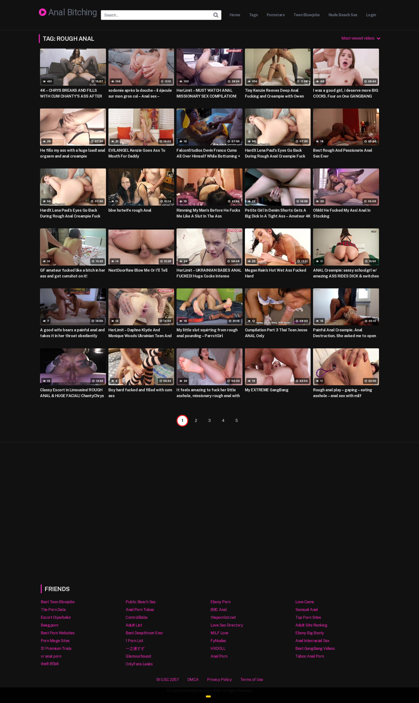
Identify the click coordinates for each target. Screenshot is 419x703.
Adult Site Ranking (311, 625)
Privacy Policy (219, 679)
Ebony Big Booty (309, 633)
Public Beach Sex (140, 602)
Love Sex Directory (226, 625)
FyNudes (218, 640)
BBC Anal (218, 609)
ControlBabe (137, 617)
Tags (253, 15)
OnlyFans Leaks (139, 664)
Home (235, 15)
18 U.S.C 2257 (167, 679)
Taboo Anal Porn (309, 656)
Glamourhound (138, 656)
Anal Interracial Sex (312, 640)
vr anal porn (51, 656)
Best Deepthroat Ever (144, 633)
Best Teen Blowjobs (57, 602)
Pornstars (276, 15)
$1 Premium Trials (56, 648)
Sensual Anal (306, 609)
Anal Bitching (71, 12)
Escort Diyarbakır (56, 617)
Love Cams (304, 602)
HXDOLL (217, 648)
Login (371, 15)
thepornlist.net (223, 617)
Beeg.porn (49, 625)
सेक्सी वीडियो (50, 664)
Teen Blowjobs (306, 15)
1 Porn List (134, 640)
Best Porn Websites (57, 633)
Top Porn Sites (308, 617)
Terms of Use (251, 679)
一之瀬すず (135, 648)
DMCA (193, 679)
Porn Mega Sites (55, 640)
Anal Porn (218, 656)
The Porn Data (53, 609)
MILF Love (219, 633)
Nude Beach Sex (343, 15)
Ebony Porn (220, 602)
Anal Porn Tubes (140, 609)
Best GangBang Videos (315, 648)
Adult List (134, 625)
